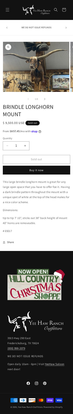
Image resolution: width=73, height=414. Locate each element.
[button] (7, 10)
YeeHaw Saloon (54, 364)
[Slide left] (28, 99)
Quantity (7, 138)
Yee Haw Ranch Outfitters (30, 407)
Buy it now (36, 170)
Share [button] (10, 242)
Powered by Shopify (53, 407)
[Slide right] (45, 99)
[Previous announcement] (7, 28)
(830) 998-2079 (16, 348)
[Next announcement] (66, 28)
